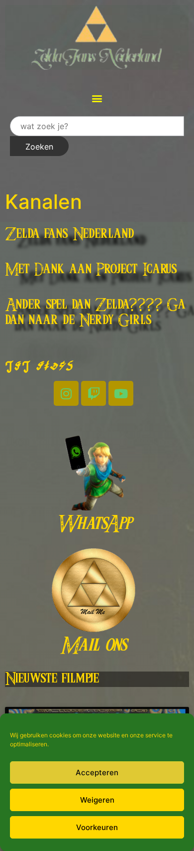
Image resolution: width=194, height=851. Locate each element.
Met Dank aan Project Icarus (91, 269)
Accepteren (97, 772)
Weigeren (97, 800)
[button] (97, 98)
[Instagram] (66, 393)
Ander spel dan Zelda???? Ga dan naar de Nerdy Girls (95, 313)
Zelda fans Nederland (69, 234)
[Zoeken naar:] (97, 126)
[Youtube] (120, 393)
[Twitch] (93, 393)
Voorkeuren (97, 827)
